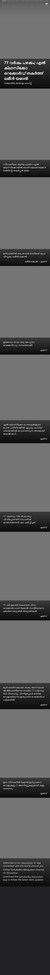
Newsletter (27, 862)
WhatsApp (12, 872)
